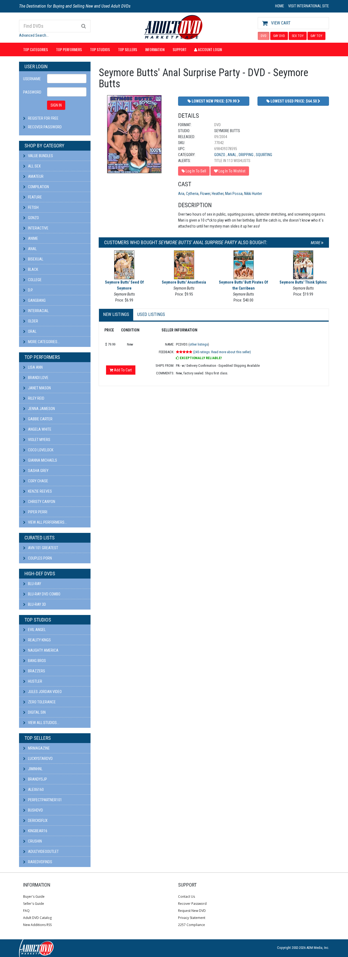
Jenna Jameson (41, 408)
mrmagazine (38, 748)
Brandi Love (37, 377)
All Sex (34, 166)
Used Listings (151, 314)
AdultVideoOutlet (43, 851)
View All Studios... (43, 722)
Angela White (39, 429)
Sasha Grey (37, 470)
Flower (205, 193)
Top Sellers (127, 49)
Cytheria (192, 193)
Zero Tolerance (41, 702)
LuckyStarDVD (40, 758)
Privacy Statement (191, 917)
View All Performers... (47, 522)
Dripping (246, 155)
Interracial (38, 311)
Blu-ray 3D (36, 604)
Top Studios (100, 49)
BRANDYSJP (37, 779)
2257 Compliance (191, 924)
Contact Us (186, 896)
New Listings (116, 314)
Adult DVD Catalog (37, 917)
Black (32, 269)
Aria (181, 193)
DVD (263, 36)
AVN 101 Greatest (42, 548)
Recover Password (45, 127)
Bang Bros (36, 660)
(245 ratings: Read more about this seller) (222, 352)
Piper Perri (37, 512)
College (34, 280)
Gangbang (36, 300)
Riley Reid (35, 398)
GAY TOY (316, 36)
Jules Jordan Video (44, 691)
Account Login (209, 49)
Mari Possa (234, 193)
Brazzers (36, 671)
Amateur (35, 176)
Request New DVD (192, 910)
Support (180, 49)
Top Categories (35, 49)
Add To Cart (122, 370)
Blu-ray (34, 584)
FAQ (26, 910)
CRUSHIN (34, 841)
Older (32, 321)
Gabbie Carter (39, 419)
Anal (32, 249)
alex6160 (35, 789)
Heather (217, 193)
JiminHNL (34, 769)
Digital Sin (36, 712)
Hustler (34, 681)
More (316, 242)
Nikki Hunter (253, 193)
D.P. (30, 290)
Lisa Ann (35, 367)
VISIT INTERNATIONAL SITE (308, 6)
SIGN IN (56, 105)
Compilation (38, 187)
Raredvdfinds (39, 862)
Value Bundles (40, 156)
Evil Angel (36, 629)
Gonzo (33, 218)
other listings (198, 344)
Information (154, 49)
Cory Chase (37, 481)
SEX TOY (298, 36)
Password (32, 92)
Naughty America (42, 650)
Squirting (264, 155)
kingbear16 (37, 831)
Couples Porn (39, 558)
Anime (32, 238)
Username (32, 79)
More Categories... (43, 342)
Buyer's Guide (34, 896)
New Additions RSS (37, 924)
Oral (31, 331)
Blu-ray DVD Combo (43, 594)
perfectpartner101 (44, 800)
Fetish (33, 207)
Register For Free (43, 118)
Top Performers (69, 49)
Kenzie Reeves (39, 491)
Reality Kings (39, 640)
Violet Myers (38, 439)
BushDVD (35, 810)
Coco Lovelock (40, 450)
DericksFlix (37, 820)
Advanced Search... (34, 35)
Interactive (37, 228)
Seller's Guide (33, 903)
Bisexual (35, 259)
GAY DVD (279, 36)
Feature (34, 197)
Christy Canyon (41, 501)
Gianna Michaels (42, 460)
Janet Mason (39, 388)
